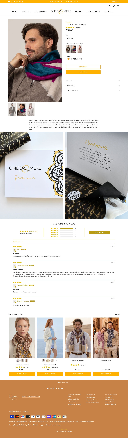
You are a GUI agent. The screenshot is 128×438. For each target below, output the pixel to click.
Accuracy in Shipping (74, 404)
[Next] (59, 60)
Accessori (68, 22)
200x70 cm (70, 38)
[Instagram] (11, 2)
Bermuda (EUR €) (14, 411)
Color (67, 43)
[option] (35, 60)
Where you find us (73, 399)
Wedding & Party (110, 404)
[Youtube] (14, 2)
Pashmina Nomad (78, 360)
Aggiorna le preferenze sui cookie (50, 425)
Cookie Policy (23, 425)
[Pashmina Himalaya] (22, 338)
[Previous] (10, 60)
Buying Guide (90, 394)
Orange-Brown (79, 49)
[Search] (110, 5)
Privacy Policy (13, 425)
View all (117, 314)
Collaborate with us (92, 402)
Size (67, 35)
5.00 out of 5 (33, 231)
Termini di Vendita (33, 425)
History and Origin (111, 394)
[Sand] (52, 360)
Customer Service (91, 400)
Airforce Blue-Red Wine (73, 49)
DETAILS (69, 80)
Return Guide (90, 397)
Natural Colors (109, 402)
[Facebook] (9, 2)
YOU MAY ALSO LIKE (15, 314)
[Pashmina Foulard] (50, 338)
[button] (70, 27)
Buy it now (83, 72)
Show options (22, 374)
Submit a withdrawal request (31, 396)
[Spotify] (22, 2)
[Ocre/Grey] (26, 360)
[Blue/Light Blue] (22, 360)
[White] (43, 360)
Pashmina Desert (106, 360)
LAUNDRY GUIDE (72, 91)
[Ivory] (48, 360)
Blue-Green (68, 49)
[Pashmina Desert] (106, 338)
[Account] (114, 5)
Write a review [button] (99, 232)
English (114, 1)
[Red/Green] (18, 360)
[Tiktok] (17, 2)
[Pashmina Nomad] (78, 338)
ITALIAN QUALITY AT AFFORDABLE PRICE (64, 1)
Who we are (71, 402)
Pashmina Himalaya (22, 364)
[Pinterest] (19, 2)
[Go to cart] (118, 5)
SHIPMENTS (70, 86)
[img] (17, 247)
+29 (56, 360)
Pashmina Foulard (50, 364)
